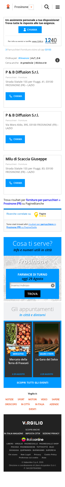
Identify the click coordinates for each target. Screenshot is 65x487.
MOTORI (32, 399)
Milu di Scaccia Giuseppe (26, 158)
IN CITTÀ (25, 404)
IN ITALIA (39, 404)
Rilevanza (23, 58)
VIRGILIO (19, 444)
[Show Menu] (58, 7)
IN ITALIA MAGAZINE (13, 433)
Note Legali (26, 455)
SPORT (21, 399)
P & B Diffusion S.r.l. (22, 72)
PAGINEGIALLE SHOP (49, 444)
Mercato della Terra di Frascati (18, 361)
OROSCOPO (11, 404)
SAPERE (56, 399)
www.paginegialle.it (42, 214)
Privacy (37, 455)
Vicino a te (41, 62)
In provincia (26, 62)
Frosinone (21, 7)
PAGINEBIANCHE (27, 447)
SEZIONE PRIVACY (51, 433)
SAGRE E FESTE (47, 353)
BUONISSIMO (38, 450)
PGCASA (15, 447)
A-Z (33, 58)
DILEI (51, 447)
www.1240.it (37, 41)
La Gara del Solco (47, 359)
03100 (49, 81)
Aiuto (44, 458)
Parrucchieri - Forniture (16, 77)
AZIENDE (54, 404)
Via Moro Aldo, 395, (17, 124)
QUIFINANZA (25, 450)
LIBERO (9, 444)
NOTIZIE (9, 399)
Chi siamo (12, 455)
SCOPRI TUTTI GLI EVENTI (32, 382)
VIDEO (44, 399)
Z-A (38, 58)
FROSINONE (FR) (16, 85)
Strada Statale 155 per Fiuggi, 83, (26, 168)
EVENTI (32, 409)
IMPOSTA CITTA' (32, 433)
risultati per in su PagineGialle (31, 226)
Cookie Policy (50, 455)
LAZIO (30, 85)
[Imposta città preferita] (8, 7)
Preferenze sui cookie (28, 458)
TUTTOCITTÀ (42, 447)
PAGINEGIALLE (31, 444)
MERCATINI (18, 353)
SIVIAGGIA (14, 450)
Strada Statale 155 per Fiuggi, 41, (26, 81)
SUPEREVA (51, 450)
